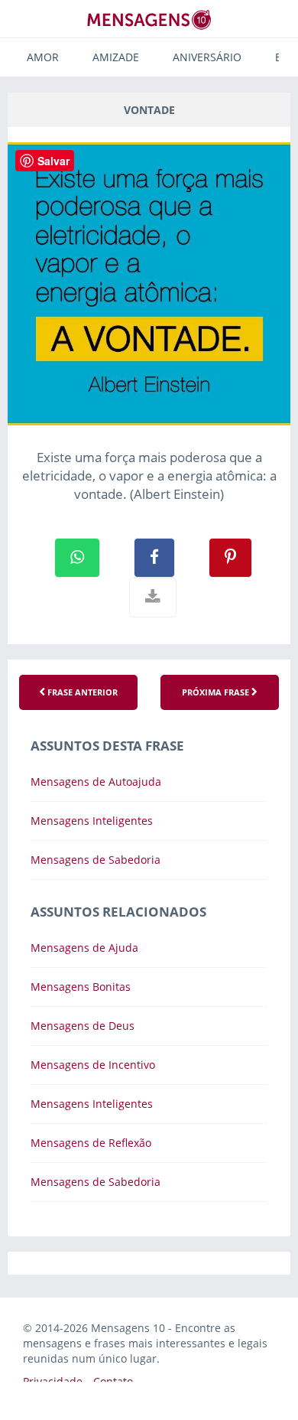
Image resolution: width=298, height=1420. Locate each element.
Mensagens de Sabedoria (95, 859)
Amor (43, 57)
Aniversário (207, 57)
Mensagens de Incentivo (93, 1064)
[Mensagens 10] (149, 19)
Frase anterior (81, 692)
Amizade (115, 57)
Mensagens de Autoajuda (96, 781)
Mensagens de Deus (82, 1025)
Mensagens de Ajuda (84, 947)
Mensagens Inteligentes (92, 820)
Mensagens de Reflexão (91, 1142)
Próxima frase (216, 692)
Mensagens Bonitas (81, 986)
